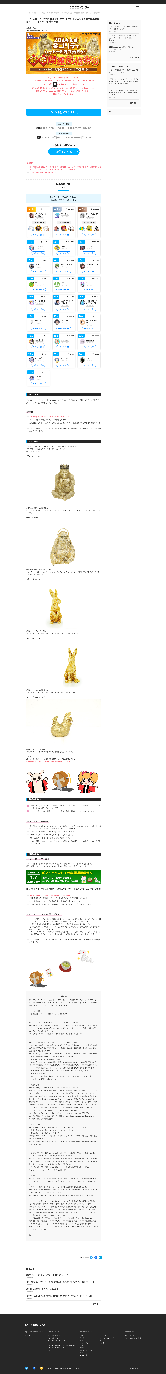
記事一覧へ (96, 1304)
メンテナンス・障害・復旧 (133, 1338)
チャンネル (83, 1345)
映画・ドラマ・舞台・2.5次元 (57, 1347)
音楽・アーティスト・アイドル (57, 1340)
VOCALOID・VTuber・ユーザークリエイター (61, 1345)
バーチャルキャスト (86, 1350)
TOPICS (27, 1335)
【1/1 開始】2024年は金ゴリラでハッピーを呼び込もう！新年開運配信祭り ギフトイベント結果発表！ (70, 13)
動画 (81, 1335)
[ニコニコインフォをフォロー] (26, 1368)
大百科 (82, 1347)
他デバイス (103, 1340)
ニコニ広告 (103, 1335)
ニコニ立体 (83, 1355)
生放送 (82, 1340)
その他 (34, 13)
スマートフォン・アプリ (107, 1338)
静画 (81, 1338)
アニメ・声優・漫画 (54, 1335)
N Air (81, 1352)
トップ (28, 13)
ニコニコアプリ (85, 1343)
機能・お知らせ (129, 1335)
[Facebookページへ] (34, 1368)
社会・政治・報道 (53, 1338)
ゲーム (50, 1343)
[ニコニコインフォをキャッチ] (41, 1368)
